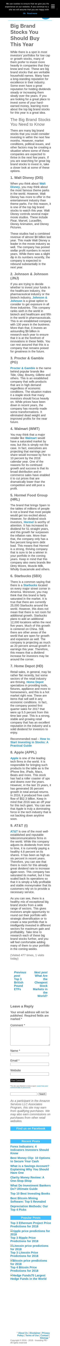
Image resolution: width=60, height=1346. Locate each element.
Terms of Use (32, 1335)
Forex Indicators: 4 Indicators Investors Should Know (29, 1150)
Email (15, 1060)
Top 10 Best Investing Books (30, 1193)
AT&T (14, 831)
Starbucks (30, 585)
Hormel (29, 522)
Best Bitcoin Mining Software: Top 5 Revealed (28, 1200)
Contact (44, 1335)
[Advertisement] (30, 1303)
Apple (14, 758)
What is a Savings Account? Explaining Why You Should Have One (29, 1169)
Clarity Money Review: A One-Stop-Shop (27, 1179)
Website (15, 1070)
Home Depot (35, 682)
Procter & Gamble (22, 368)
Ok (24, 13)
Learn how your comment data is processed (29, 1086)
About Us (23, 1333)
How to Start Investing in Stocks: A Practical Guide (30, 742)
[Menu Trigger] (53, 6)
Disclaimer (35, 1333)
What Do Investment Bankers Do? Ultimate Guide (30, 1187)
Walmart (31, 438)
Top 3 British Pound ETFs (20, 981)
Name (15, 1050)
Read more (32, 13)
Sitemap (44, 1338)
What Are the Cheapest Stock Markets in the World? (40, 984)
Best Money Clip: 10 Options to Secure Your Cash (30, 1159)
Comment (17, 1025)
